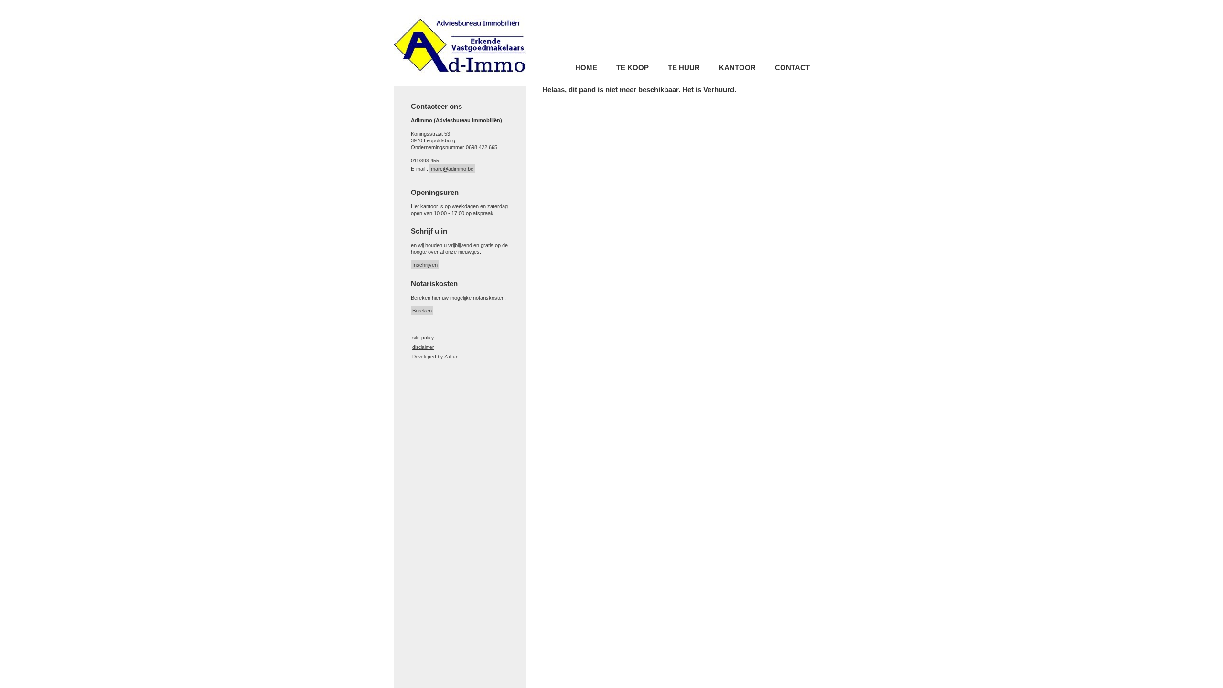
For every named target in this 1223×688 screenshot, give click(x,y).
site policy (423, 337)
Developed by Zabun (435, 356)
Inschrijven (425, 265)
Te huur (684, 68)
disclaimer (423, 347)
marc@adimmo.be (452, 169)
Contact (792, 68)
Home (586, 68)
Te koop (632, 68)
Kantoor (737, 68)
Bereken (422, 310)
